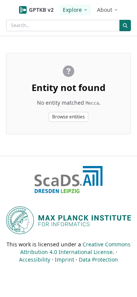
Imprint (64, 259)
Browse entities (68, 116)
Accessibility (34, 259)
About (104, 9)
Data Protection (98, 259)
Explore (72, 9)
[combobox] (62, 25)
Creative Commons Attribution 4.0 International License (75, 248)
